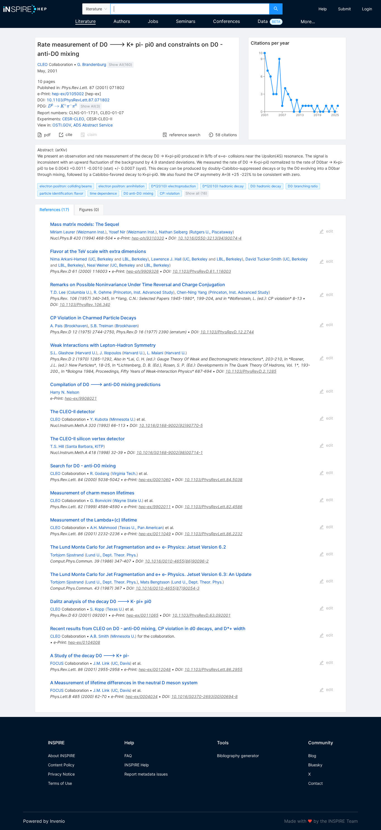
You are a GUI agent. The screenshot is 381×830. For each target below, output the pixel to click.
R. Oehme (103, 292)
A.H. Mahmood (103, 527)
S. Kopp (97, 609)
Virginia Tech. (124, 473)
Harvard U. (86, 352)
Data (263, 21)
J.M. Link (101, 663)
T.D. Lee (58, 292)
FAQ (128, 755)
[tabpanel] (190, 463)
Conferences (226, 21)
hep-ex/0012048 (155, 669)
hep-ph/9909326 (142, 271)
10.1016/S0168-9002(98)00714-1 (169, 452)
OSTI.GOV (61, 125)
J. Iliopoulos (110, 352)
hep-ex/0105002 (68, 93)
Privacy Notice (61, 774)
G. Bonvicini (100, 500)
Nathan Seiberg (173, 231)
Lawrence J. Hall (166, 259)
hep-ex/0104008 (84, 642)
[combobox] (190, 9)
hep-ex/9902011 (155, 506)
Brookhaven (76, 325)
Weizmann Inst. (91, 231)
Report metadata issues (146, 774)
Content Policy (61, 764)
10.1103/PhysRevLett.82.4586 (213, 506)
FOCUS (57, 663)
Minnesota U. (122, 419)
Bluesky (315, 764)
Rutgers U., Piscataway (211, 231)
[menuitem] (323, 9)
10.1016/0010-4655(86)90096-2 (177, 561)
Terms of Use (60, 783)
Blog (312, 755)
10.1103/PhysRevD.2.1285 (250, 371)
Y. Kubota (99, 419)
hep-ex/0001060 (155, 479)
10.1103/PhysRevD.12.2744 (227, 331)
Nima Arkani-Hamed (68, 259)
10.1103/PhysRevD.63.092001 (201, 615)
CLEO (42, 64)
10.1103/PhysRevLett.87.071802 (78, 99)
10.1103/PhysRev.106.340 (84, 304)
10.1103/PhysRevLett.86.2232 (213, 533)
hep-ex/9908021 (81, 398)
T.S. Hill (57, 446)
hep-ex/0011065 (142, 615)
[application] (297, 85)
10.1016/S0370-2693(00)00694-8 (204, 696)
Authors (122, 21)
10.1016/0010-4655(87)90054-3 (167, 588)
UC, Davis (121, 663)
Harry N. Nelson (64, 392)
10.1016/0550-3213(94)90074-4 (210, 238)
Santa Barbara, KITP (84, 446)
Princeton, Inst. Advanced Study (143, 292)
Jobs (153, 21)
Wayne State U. (128, 500)
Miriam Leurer (62, 231)
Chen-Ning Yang (192, 292)
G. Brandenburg (91, 64)
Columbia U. (79, 292)
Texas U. (115, 609)
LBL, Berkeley (135, 259)
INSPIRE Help (136, 764)
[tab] (54, 210)
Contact (315, 783)
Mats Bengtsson (155, 582)
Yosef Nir (117, 231)
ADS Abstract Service (93, 125)
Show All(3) (90, 106)
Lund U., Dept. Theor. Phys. (111, 554)
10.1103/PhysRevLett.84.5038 (213, 479)
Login (367, 8)
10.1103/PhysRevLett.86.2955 (213, 669)
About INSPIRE (61, 755)
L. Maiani (155, 352)
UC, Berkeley (101, 259)
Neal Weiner (98, 265)
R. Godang (99, 473)
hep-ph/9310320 (148, 238)
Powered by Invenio (44, 821)
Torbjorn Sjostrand (67, 554)
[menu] (332, 9)
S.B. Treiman (101, 325)
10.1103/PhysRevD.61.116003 (201, 271)
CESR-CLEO (73, 118)
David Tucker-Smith (263, 259)
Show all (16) (196, 193)
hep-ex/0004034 (142, 696)
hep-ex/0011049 (155, 533)
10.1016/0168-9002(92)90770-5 (171, 425)
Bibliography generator (238, 755)
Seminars (185, 21)
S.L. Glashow (62, 352)
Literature (85, 21)
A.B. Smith (99, 636)
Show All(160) (120, 65)
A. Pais (56, 325)
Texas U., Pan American (141, 527)
